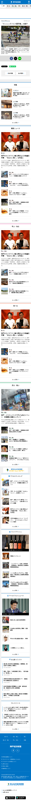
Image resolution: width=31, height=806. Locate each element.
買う (20, 6)
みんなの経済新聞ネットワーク (15, 784)
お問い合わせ (5, 763)
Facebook (13, 750)
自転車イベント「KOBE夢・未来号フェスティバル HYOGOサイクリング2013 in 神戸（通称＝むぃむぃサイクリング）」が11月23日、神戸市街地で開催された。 (15, 50)
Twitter (18, 750)
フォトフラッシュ (5, 20)
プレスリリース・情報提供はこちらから (11, 759)
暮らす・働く (25, 6)
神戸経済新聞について (7, 757)
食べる (8, 6)
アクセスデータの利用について (9, 761)
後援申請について (6, 768)
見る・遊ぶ (14, 6)
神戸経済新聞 (15, 2)
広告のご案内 (5, 766)
